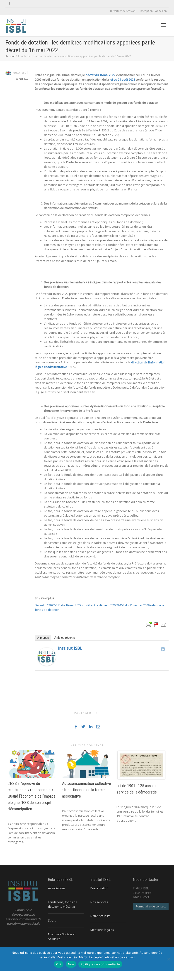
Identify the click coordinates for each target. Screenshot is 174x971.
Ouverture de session (122, 11)
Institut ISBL (70, 648)
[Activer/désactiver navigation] (164, 25)
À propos (43, 637)
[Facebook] (9, 3)
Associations (56, 888)
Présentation (99, 888)
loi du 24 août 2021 (122, 79)
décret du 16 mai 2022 (100, 75)
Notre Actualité (100, 916)
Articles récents (64, 637)
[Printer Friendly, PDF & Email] (156, 624)
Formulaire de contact (151, 906)
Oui (58, 964)
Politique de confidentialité (100, 964)
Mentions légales (102, 930)
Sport (52, 920)
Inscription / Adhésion (153, 11)
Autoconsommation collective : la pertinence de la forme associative (86, 789)
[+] (33, 764)
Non (71, 964)
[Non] (168, 959)
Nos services (99, 902)
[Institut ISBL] (47, 656)
